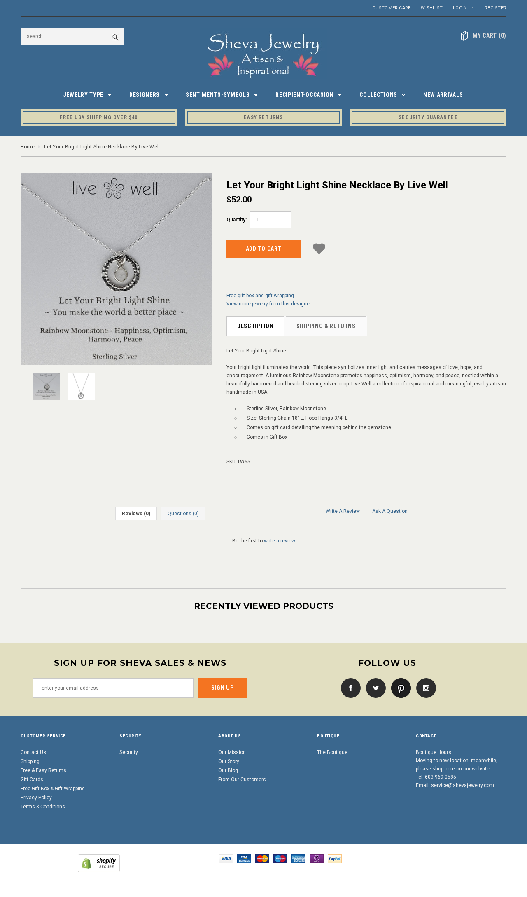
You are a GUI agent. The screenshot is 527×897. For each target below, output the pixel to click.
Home (28, 147)
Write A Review (343, 511)
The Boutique (332, 752)
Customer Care (391, 8)
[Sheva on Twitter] (374, 687)
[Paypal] (335, 858)
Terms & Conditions (43, 807)
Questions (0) (183, 514)
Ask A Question (390, 511)
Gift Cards (32, 779)
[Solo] (317, 858)
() (489, 35)
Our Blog (228, 770)
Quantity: (236, 220)
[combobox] (72, 36)
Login (460, 8)
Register (495, 8)
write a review (279, 541)
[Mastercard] (262, 858)
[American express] (298, 858)
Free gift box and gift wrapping (260, 295)
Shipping (30, 761)
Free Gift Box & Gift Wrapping (53, 788)
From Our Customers (242, 779)
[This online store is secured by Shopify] (99, 863)
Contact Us (33, 752)
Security (128, 752)
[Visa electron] (244, 858)
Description (255, 326)
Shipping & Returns (326, 326)
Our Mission (232, 752)
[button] (319, 248)
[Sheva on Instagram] (424, 687)
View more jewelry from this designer (268, 304)
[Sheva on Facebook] (349, 687)
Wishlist (432, 8)
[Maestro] (280, 858)
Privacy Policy (36, 798)
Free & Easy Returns (43, 770)
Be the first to (263, 541)
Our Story (228, 761)
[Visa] (226, 858)
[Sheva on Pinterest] (399, 687)
